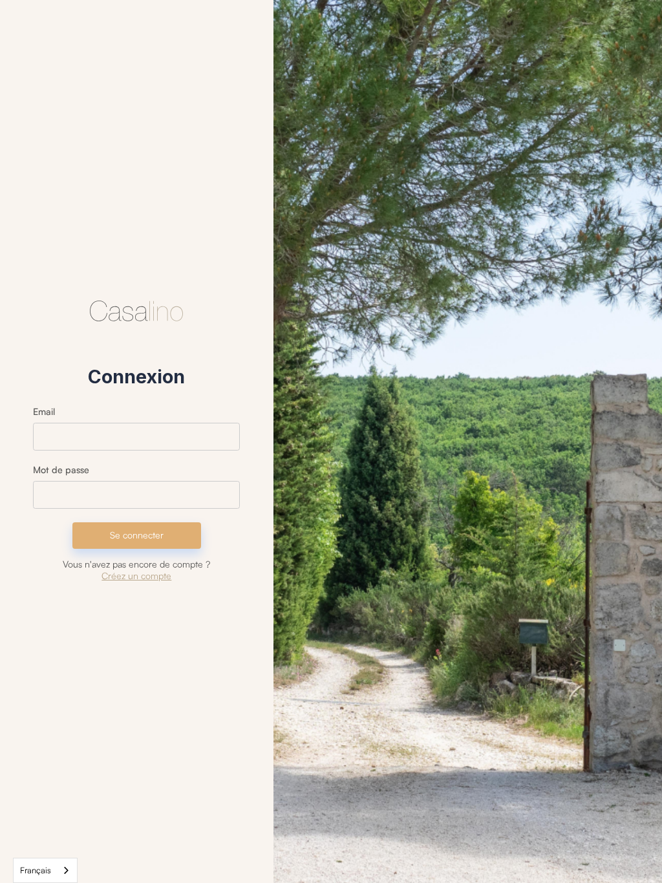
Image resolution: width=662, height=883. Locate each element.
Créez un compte (136, 575)
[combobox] (45, 870)
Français (35, 870)
